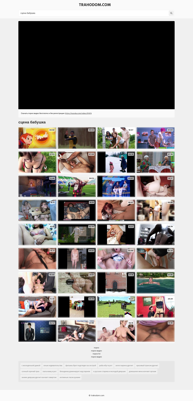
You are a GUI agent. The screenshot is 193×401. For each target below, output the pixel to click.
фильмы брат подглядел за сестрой (81, 365)
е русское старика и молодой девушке (109, 371)
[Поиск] (171, 13)
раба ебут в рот (105, 365)
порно (96, 347)
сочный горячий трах (30, 371)
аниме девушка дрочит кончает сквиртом (39, 377)
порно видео (96, 350)
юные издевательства (53, 365)
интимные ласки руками (70, 377)
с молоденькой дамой (31, 365)
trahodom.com (95, 5)
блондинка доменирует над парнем (75, 371)
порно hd (96, 353)
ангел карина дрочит (124, 365)
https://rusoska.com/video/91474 (78, 113)
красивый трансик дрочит (147, 365)
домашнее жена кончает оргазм (142, 371)
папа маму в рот (49, 371)
